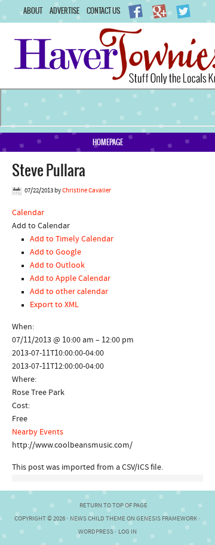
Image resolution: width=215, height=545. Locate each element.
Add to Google (55, 252)
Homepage (108, 142)
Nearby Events (37, 432)
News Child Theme (97, 519)
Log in (127, 532)
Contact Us (103, 10)
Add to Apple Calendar (70, 278)
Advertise (64, 10)
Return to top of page (113, 506)
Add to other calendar (69, 291)
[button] (41, 226)
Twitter (183, 11)
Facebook (135, 11)
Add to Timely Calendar (71, 239)
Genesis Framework (166, 519)
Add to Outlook (57, 265)
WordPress (95, 532)
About (32, 10)
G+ (159, 11)
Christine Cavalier (86, 191)
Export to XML (54, 305)
